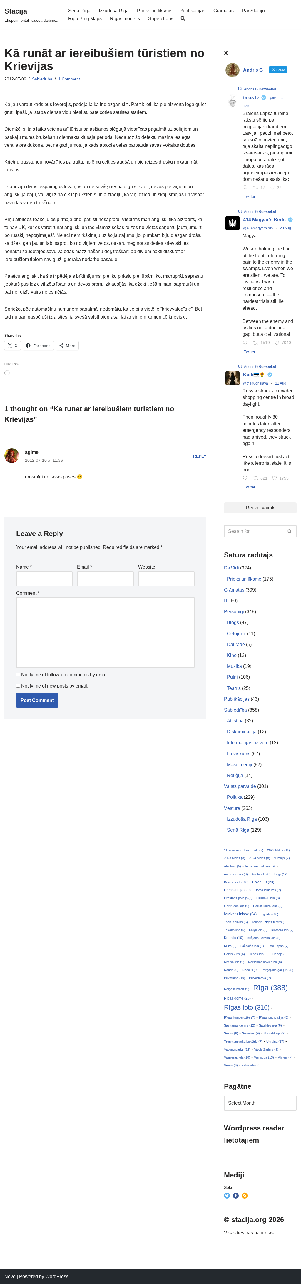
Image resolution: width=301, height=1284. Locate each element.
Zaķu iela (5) (251, 1065)
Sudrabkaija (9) (274, 1033)
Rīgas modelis (125, 18)
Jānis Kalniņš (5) (236, 922)
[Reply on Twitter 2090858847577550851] (246, 478)
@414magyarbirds (258, 228)
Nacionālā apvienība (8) (265, 962)
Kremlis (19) (233, 938)
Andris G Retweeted (260, 89)
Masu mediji (239, 764)
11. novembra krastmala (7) (243, 850)
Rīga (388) (270, 987)
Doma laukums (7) (268, 890)
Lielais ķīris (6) (234, 954)
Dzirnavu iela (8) (268, 898)
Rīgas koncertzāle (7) (239, 1017)
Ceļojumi (236, 633)
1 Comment (69, 79)
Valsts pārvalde (240, 786)
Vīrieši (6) (231, 1065)
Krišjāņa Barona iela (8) (263, 938)
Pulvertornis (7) (260, 978)
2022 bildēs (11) (278, 850)
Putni (232, 677)
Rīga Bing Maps (85, 18)
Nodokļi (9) (250, 970)
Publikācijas (192, 10)
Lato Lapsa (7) (278, 946)
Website (146, 567)
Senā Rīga (79, 10)
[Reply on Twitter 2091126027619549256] (246, 188)
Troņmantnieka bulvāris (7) (243, 1041)
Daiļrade (236, 644)
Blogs (233, 622)
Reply (199, 456)
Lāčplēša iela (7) (252, 946)
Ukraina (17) (275, 1041)
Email (84, 567)
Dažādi (231, 567)
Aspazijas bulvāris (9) (260, 866)
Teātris (234, 688)
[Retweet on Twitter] (240, 89)
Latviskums (238, 753)
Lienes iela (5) (259, 954)
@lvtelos (276, 98)
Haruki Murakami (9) (267, 906)
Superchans (160, 18)
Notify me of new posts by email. (54, 685)
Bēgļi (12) (281, 874)
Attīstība (235, 720)
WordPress (56, 1276)
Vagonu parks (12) (237, 1049)
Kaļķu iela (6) (258, 930)
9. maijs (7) (282, 858)
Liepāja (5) (279, 954)
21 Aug (280, 383)
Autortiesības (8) (236, 874)
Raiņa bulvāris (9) (236, 989)
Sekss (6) (231, 1033)
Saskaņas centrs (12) (239, 1025)
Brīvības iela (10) (236, 882)
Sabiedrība (42, 79)
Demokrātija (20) (237, 890)
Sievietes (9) (251, 1033)
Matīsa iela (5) (234, 962)
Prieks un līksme (154, 10)
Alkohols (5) (232, 866)
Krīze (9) (230, 946)
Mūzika (234, 666)
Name (24, 567)
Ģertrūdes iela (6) (236, 906)
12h (246, 106)
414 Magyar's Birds (264, 219)
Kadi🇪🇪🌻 (254, 374)
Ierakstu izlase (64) (240, 914)
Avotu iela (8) (261, 874)
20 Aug (285, 228)
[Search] (290, 531)
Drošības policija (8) (238, 898)
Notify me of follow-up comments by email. (65, 674)
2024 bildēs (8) (259, 858)
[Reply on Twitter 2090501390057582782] (246, 343)
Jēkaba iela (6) (234, 930)
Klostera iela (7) (282, 930)
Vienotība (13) (264, 1057)
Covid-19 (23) (263, 882)
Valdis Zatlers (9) (266, 1049)
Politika (235, 797)
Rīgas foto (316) (247, 1007)
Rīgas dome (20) (237, 998)
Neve (10, 1276)
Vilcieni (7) (285, 1057)
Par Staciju (253, 10)
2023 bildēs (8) (234, 858)
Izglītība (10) (269, 914)
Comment (27, 593)
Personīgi (234, 611)
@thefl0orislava (255, 383)
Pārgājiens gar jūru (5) (277, 970)
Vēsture (232, 808)
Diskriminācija (242, 731)
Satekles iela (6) (270, 1025)
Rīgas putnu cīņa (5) (273, 1017)
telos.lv (251, 97)
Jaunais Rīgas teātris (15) (270, 922)
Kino (232, 655)
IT (226, 600)
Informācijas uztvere (248, 742)
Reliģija (235, 775)
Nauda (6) (231, 970)
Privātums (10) (234, 978)
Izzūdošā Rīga (114, 10)
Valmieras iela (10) (237, 1057)
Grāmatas (223, 10)
